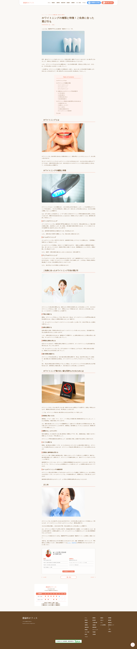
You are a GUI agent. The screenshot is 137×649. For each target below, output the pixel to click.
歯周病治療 (94, 627)
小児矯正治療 (95, 622)
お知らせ (101, 620)
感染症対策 (63, 2)
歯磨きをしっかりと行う (63, 105)
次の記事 (44, 577)
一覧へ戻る (68, 577)
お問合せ (109, 631)
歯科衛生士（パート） (111, 626)
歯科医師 (109, 620)
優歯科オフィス (28, 3)
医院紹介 (53, 2)
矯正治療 (94, 620)
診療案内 (73, 2)
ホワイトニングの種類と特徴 (64, 83)
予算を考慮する (62, 93)
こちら (69, 542)
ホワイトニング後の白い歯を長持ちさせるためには (69, 101)
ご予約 (109, 629)
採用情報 (109, 617)
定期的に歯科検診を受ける (64, 108)
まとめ (58, 113)
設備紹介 (68, 2)
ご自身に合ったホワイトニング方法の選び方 (67, 91)
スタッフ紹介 (78, 2)
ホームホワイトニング (63, 86)
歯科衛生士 (110, 622)
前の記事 (92, 577)
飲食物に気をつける (63, 103)
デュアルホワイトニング (63, 88)
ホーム (49, 2)
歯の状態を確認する (63, 98)
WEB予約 (74, 542)
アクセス (84, 2)
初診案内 (86, 622)
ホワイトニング (95, 629)
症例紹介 (101, 617)
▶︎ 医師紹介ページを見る (68, 571)
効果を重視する (62, 95)
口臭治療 (94, 634)
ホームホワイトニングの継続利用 (65, 110)
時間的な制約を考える (63, 96)
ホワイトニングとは (61, 80)
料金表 (86, 634)
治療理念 (58, 2)
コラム (46, 14)
